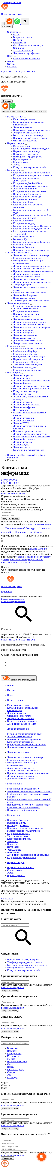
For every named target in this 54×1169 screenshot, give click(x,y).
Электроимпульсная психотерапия (30, 186)
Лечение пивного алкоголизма (29, 274)
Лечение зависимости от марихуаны (31, 327)
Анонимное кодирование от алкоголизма (28, 854)
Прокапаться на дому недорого (23, 959)
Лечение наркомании (18, 303)
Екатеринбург (14, 1053)
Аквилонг (12, 841)
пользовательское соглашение (16, 562)
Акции (10, 61)
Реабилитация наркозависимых (29, 348)
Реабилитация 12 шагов (25, 354)
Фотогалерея (19, 42)
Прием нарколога (22, 159)
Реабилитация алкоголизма (27, 258)
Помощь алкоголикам (24, 298)
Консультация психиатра (26, 391)
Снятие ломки (20, 162)
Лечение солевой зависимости (28, 324)
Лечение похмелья (22, 127)
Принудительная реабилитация (29, 356)
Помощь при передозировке (27, 156)
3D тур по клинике (23, 50)
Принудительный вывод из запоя (30, 138)
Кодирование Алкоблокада (27, 196)
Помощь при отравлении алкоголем (31, 130)
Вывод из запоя (15, 116)
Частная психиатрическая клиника (31, 388)
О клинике (12, 32)
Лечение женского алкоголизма (29, 268)
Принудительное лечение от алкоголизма (28, 773)
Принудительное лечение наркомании (26, 744)
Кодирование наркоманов (26, 311)
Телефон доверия (22, 284)
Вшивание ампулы (22, 244)
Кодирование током (23, 220)
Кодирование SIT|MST (24, 218)
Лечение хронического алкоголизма (31, 266)
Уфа (9, 1075)
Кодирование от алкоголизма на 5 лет (32, 215)
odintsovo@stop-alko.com (13, 493)
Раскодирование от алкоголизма (29, 231)
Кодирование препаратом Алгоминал (32, 175)
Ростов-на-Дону (15, 1069)
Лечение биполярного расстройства (31, 380)
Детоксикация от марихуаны (28, 340)
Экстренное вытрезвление (26, 132)
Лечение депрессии (23, 402)
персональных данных (40, 524)
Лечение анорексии (23, 375)
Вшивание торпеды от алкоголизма (31, 250)
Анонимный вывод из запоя (21, 724)
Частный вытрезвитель (25, 140)
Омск (10, 1064)
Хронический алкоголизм (20, 768)
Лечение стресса (21, 447)
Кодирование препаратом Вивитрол (31, 242)
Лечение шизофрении (24, 407)
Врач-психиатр (20, 410)
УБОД (16, 164)
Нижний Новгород (17, 1061)
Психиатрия (13, 372)
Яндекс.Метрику (37, 548)
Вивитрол (12, 844)
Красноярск (13, 1056)
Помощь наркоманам (24, 338)
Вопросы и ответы (22, 37)
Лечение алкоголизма (18, 252)
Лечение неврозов (22, 442)
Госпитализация (21, 146)
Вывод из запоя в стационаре (28, 135)
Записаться (7, 1158)
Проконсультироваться (12, 111)
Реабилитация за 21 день (25, 362)
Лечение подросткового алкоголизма (32, 282)
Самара (11, 1072)
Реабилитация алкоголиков (27, 370)
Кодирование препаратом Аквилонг (31, 172)
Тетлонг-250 (19, 234)
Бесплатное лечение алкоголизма (30, 292)
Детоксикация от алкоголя (26, 276)
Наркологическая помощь (26, 151)
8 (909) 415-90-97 (28, 71)
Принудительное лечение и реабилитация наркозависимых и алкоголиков (28, 806)
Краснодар (12, 1077)
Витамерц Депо (21, 239)
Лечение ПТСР (21, 423)
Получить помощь (10, 519)
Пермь (10, 1067)
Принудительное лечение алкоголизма (33, 271)
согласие (19, 556)
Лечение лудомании (23, 420)
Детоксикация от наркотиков (28, 319)
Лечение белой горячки (25, 295)
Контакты (12, 66)
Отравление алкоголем (19, 716)
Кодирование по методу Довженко (31, 228)
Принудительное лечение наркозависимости (26, 315)
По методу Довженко (18, 825)
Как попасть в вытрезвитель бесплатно (27, 965)
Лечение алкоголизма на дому (28, 279)
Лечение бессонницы (24, 439)
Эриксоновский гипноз (25, 188)
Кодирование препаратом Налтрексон (32, 226)
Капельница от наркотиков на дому (31, 148)
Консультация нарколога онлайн (29, 167)
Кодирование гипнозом (25, 199)
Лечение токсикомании (25, 335)
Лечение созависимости (25, 308)
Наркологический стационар (28, 359)
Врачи (16, 34)
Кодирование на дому (24, 223)
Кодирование (14, 170)
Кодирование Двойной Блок (27, 183)
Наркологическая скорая (25, 154)
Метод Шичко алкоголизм (20, 967)
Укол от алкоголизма (23, 236)
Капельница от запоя (24, 119)
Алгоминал (13, 852)
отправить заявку (10, 990)
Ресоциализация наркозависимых (30, 306)
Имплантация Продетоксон (27, 194)
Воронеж (11, 1051)
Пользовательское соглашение (12, 599)
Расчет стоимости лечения (26, 58)
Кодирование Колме (23, 202)
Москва (11, 1059)
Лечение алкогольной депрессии (30, 434)
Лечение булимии (22, 383)
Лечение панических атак (26, 404)
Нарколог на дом (15, 143)
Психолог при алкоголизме (27, 431)
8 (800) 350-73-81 (12, 2)
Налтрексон (13, 846)
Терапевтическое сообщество (28, 364)
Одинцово (6, 27)
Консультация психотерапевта (28, 450)
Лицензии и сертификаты (26, 53)
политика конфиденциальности (26, 559)
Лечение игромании (23, 418)
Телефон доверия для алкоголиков (24, 962)
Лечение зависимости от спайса (29, 322)
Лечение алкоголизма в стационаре (31, 255)
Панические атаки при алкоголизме (31, 436)
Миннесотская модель (24, 367)
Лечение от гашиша (23, 330)
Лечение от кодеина (23, 332)
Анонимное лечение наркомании (24, 739)
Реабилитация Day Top (25, 351)
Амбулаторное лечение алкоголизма (31, 300)
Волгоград (12, 1048)
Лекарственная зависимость (27, 343)
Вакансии (18, 40)
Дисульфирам (14, 849)
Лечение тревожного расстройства (31, 386)
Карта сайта (7, 898)
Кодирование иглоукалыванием (29, 191)
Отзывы (11, 64)
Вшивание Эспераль (23, 247)
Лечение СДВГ (21, 444)
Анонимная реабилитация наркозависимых (29, 791)
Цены (10, 56)
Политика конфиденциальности (13, 602)
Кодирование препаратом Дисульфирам (26, 179)
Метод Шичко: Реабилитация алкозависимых (28, 262)
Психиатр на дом (22, 394)
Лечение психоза (21, 378)
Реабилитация (14, 346)
